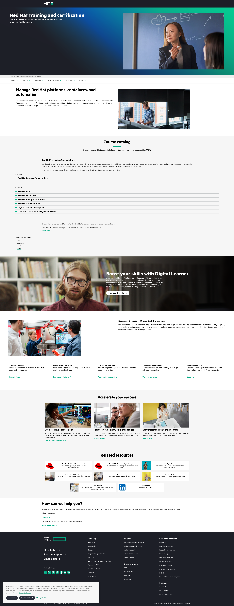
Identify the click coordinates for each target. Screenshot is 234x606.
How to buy (51, 550)
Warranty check (129, 558)
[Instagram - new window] (53, 572)
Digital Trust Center (166, 546)
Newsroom (127, 579)
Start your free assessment (54, 441)
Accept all (12, 598)
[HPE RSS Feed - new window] (68, 572)
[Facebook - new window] (61, 572)
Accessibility (92, 546)
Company (92, 538)
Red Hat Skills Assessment (80, 224)
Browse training (14, 377)
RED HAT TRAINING (36, 76)
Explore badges (99, 438)
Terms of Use (163, 603)
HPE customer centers (167, 569)
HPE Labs (91, 558)
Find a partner (164, 591)
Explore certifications (61, 377)
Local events (128, 575)
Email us (45, 517)
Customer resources (168, 538)
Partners (163, 583)
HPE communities (165, 565)
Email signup (163, 554)
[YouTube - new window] (65, 572)
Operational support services (134, 542)
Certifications (164, 587)
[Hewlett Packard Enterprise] (48, 3)
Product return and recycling (133, 546)
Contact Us (163, 542)
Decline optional (27, 598)
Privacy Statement (25, 593)
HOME (12, 76)
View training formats (150, 377)
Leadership (91, 572)
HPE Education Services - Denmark (23, 76)
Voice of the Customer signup (169, 577)
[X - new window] (49, 572)
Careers (90, 550)
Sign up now (147, 438)
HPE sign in (163, 573)
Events (126, 568)
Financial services (165, 561)
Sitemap (187, 603)
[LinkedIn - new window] (45, 572)
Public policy (92, 576)
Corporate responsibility (96, 554)
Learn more (46, 230)
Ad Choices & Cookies (176, 603)
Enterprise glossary (166, 558)
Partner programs (165, 594)
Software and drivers (131, 554)
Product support (54, 554)
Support (127, 538)
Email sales (50, 559)
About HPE (91, 542)
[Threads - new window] (57, 572)
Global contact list (48, 525)
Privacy (155, 603)
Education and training (167, 550)
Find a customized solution (107, 377)
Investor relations (94, 569)
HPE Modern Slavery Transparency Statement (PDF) (99, 563)
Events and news (131, 564)
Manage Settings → (42, 598)
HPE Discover (128, 571)
